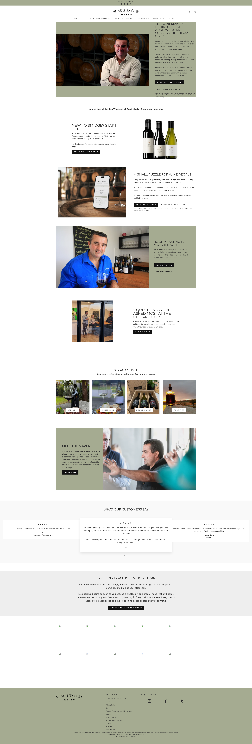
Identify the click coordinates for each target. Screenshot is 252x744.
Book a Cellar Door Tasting (126, 1)
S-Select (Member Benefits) (97, 18)
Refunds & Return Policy (114, 720)
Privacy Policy (111, 705)
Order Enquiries (111, 717)
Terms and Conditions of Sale (116, 699)
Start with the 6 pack (86, 152)
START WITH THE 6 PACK (169, 82)
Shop (76, 18)
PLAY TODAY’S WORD (146, 205)
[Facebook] (124, 4)
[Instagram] (121, 4)
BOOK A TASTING (164, 265)
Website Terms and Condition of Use (119, 711)
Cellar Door (158, 18)
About (118, 18)
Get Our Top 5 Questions (137, 18)
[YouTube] (127, 4)
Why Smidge (110, 729)
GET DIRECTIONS (164, 272)
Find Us (172, 18)
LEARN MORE (70, 472)
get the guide (142, 332)
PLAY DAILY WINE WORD (168, 89)
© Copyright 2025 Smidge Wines (126, 736)
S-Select (109, 726)
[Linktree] (131, 4)
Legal (108, 702)
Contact (108, 714)
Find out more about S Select (126, 607)
